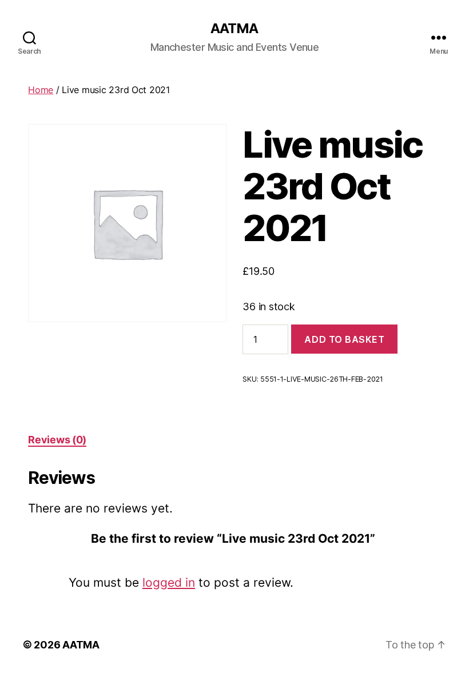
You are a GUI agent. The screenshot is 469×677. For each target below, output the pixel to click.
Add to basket (344, 339)
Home (40, 89)
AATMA (234, 28)
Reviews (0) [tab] (57, 440)
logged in (168, 582)
